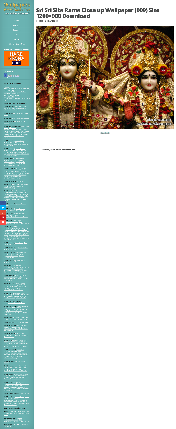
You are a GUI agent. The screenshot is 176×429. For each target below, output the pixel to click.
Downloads (52, 20)
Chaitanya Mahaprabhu (7, 88)
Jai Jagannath (9, 91)
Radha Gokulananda (11, 413)
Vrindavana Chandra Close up (14, 312)
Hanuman (9, 129)
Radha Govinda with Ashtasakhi (18, 371)
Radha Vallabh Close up (14, 278)
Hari (15, 424)
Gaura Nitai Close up (18, 196)
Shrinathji (11, 95)
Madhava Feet (9, 267)
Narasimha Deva (18, 267)
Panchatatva (12, 249)
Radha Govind (10, 319)
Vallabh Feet (9, 280)
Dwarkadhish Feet (11, 254)
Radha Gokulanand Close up (14, 132)
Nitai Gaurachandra (20, 173)
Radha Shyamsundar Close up (20, 223)
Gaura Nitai (19, 181)
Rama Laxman (13, 238)
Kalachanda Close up (18, 184)
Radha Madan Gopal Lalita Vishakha (16, 298)
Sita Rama (20, 238)
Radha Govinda (19, 144)
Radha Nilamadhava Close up (19, 217)
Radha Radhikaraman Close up (13, 357)
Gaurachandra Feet (11, 170)
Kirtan (14, 92)
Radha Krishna (19, 329)
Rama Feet (20, 131)
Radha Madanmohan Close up (15, 388)
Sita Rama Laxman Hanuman (14, 136)
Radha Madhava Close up (16, 210)
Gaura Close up (16, 118)
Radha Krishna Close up (13, 154)
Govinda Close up (14, 142)
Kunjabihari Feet (10, 343)
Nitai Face (8, 230)
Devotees (19, 89)
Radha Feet (21, 306)
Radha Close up (18, 107)
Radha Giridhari (24, 393)
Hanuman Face (16, 228)
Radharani (21, 98)
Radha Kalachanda (14, 186)
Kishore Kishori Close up (14, 165)
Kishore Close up (14, 160)
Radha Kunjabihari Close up (18, 346)
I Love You (10, 90)
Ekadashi (24, 89)
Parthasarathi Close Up (12, 192)
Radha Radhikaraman (12, 356)
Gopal (18, 170)
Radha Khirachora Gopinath (13, 377)
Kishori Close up (10, 162)
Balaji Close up (19, 340)
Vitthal (16, 98)
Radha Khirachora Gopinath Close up (14, 378)
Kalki (11, 92)
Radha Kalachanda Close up (13, 187)
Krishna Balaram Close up (15, 387)
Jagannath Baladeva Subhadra (14, 261)
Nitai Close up (25, 118)
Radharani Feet (16, 155)
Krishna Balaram (10, 355)
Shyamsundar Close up (12, 222)
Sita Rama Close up (17, 134)
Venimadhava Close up (12, 110)
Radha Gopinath (9, 97)
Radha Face (14, 230)
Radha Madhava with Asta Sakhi (15, 271)
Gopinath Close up (11, 171)
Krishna (19, 92)
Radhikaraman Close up (12, 353)
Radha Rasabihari (14, 235)
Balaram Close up (19, 397)
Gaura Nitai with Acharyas (13, 163)
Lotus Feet (11, 93)
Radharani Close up (14, 178)
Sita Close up (21, 231)
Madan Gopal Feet (11, 295)
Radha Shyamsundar (19, 403)
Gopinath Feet (20, 171)
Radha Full (21, 230)
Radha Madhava (19, 335)
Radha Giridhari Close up (16, 290)
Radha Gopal (16, 113)
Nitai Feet (11, 173)
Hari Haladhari (21, 424)
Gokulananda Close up (15, 411)
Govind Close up (16, 317)
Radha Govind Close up (20, 319)
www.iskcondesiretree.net (63, 149)
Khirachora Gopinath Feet (13, 376)
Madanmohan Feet (11, 384)
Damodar (13, 89)
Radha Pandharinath (22, 322)
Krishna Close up (14, 327)
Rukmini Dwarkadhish (12, 256)
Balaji (13, 340)
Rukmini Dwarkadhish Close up (14, 256)
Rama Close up (13, 131)
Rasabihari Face (13, 231)
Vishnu (11, 98)
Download (105, 133)
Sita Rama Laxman (11, 199)
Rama (8, 97)
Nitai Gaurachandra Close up (16, 174)
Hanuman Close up (17, 129)
